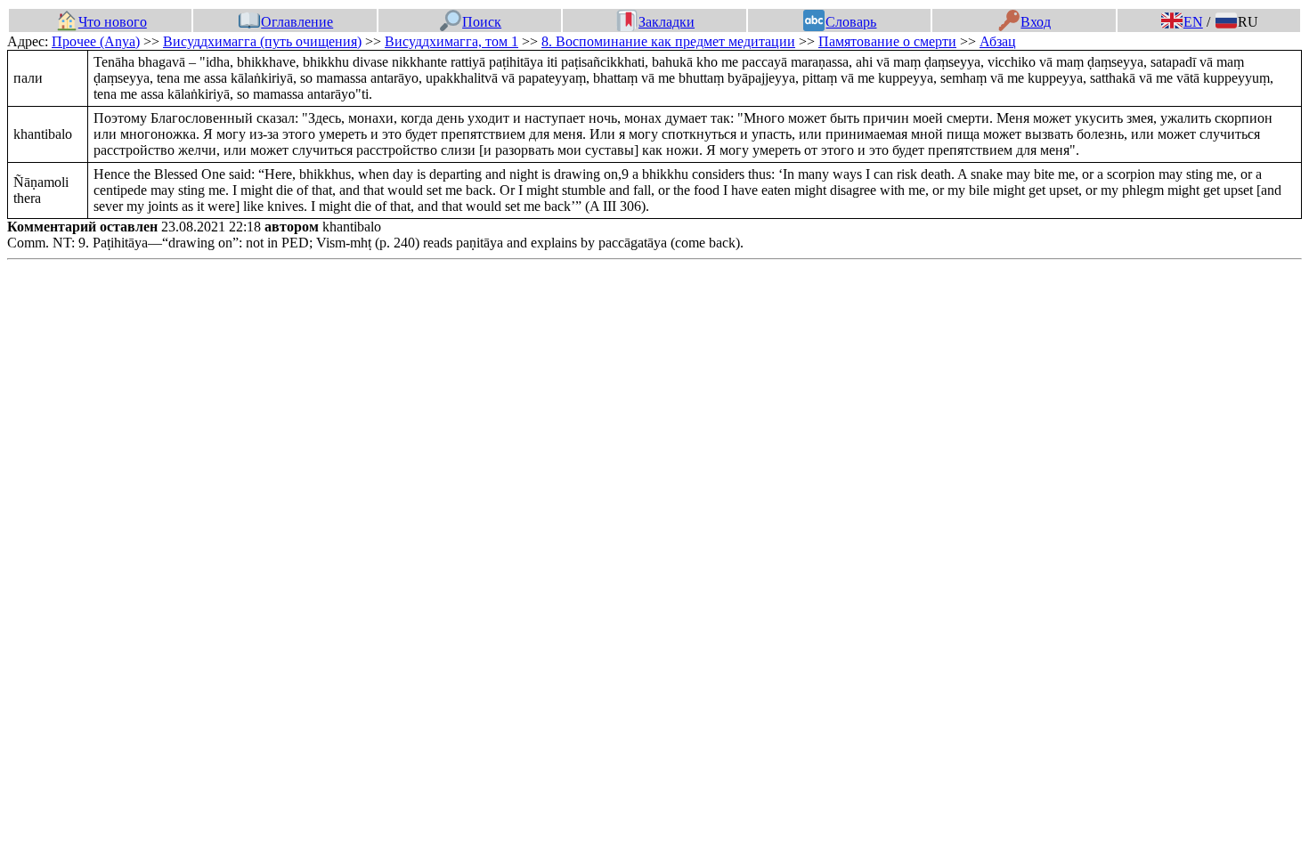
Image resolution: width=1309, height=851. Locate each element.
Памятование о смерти (887, 41)
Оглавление (297, 21)
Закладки (666, 21)
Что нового (112, 21)
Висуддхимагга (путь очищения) (262, 41)
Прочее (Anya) (96, 41)
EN (1193, 21)
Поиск (481, 21)
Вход (1035, 21)
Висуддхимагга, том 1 (451, 41)
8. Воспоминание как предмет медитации (668, 41)
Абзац (998, 41)
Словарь (850, 21)
